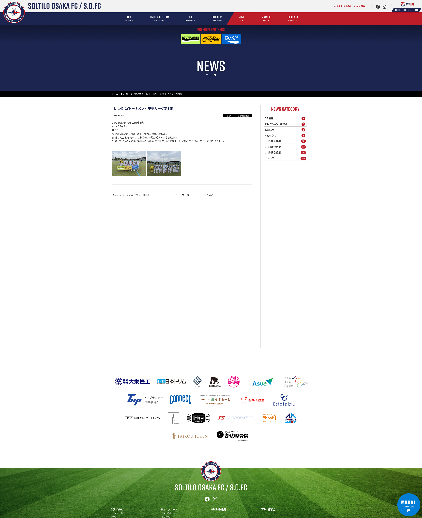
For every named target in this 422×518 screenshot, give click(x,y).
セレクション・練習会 (284, 124)
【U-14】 (210, 195)
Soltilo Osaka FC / (211, 487)
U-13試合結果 (284, 141)
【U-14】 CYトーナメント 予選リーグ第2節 (131, 195)
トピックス (284, 135)
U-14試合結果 (285, 147)
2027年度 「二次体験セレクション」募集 (348, 6)
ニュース (285, 158)
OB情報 (284, 118)
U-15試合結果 (285, 152)
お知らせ (284, 130)
